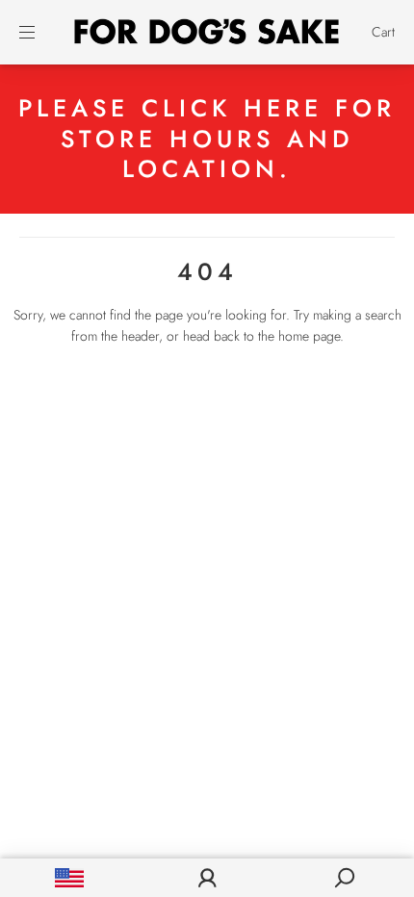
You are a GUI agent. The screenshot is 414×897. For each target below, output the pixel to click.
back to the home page (277, 336)
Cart (383, 31)
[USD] (69, 877)
